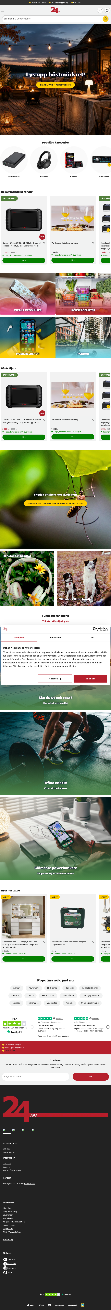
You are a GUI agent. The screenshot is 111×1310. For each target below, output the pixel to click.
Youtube (11, 1259)
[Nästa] (109, 165)
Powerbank (34, 988)
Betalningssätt (9, 1225)
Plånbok (69, 1003)
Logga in (7, 1167)
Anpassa (53, 678)
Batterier (69, 988)
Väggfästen (52, 1003)
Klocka (30, 995)
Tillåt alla (90, 678)
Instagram (11, 1268)
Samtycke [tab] (19, 637)
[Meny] (2, 10)
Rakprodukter (48, 995)
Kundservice (29, 1183)
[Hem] (55, 10)
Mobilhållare (68, 995)
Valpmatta (33, 1003)
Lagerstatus (8, 1228)
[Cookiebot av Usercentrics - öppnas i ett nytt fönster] (95, 629)
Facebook (11, 1263)
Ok (90, 1076)
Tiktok (10, 1272)
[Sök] (105, 19)
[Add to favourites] (44, 243)
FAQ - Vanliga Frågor (12, 1232)
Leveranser (8, 1215)
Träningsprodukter (91, 995)
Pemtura (15, 995)
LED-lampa (52, 988)
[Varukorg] (107, 10)
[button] (82, 1305)
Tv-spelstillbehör (90, 988)
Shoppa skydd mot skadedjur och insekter (55, 503)
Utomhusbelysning (90, 1003)
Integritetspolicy (10, 1211)
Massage (16, 1003)
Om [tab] (92, 637)
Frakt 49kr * (77, 2)
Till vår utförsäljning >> (55, 621)
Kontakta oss (8, 1218)
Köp (24, 260)
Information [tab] (55, 637)
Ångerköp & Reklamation (14, 1222)
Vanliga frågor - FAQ (12, 1170)
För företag (8, 1239)
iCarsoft (16, 988)
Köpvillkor (7, 1208)
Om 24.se (7, 1163)
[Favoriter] (100, 10)
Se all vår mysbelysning (55, 84)
